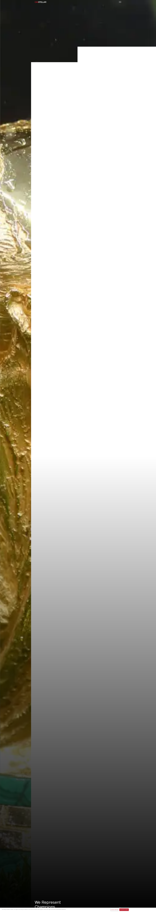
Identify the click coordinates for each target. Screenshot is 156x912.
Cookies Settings (114, 909)
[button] (120, 2)
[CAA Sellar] (40, 2)
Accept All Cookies (124, 909)
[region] (78, 910)
